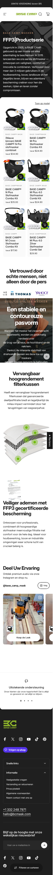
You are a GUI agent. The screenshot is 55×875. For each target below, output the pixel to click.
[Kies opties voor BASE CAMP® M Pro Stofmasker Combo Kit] (45, 125)
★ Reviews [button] (49, 440)
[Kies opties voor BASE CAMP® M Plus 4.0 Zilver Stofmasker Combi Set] (45, 225)
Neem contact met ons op (19, 797)
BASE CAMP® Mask (14, 134)
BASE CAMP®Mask (38, 134)
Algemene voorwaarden (18, 793)
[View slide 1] (21, 701)
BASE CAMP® (11, 234)
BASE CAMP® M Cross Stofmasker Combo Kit (13, 242)
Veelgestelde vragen (16, 779)
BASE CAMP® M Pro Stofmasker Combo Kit (38, 142)
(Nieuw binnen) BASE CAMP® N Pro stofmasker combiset (14, 144)
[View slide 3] (28, 701)
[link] (26, 427)
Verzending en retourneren (19, 784)
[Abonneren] (44, 845)
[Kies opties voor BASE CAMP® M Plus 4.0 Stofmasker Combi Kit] (45, 177)
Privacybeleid (13, 788)
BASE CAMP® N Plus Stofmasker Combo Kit (13, 194)
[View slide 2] (24, 701)
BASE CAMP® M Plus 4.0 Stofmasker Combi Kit (38, 194)
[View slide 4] (32, 701)
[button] (47, 356)
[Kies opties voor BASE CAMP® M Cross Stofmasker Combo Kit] (21, 225)
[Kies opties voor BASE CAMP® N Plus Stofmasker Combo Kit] (21, 177)
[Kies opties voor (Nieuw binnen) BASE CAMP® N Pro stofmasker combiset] (21, 125)
